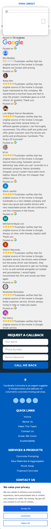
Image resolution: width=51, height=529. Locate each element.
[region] (25, 506)
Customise (25, 516)
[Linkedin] (35, 400)
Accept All (25, 508)
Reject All (25, 523)
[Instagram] (28, 400)
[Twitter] (22, 400)
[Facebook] (15, 400)
